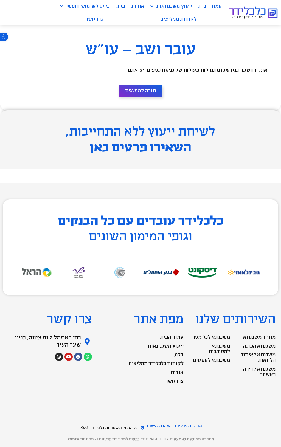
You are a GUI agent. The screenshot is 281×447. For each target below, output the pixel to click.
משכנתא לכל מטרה (209, 337)
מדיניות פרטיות (188, 426)
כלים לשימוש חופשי (87, 6)
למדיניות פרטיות (113, 439)
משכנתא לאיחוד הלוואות (258, 357)
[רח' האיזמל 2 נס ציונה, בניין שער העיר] (87, 341)
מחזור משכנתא (259, 337)
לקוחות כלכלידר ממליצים (156, 363)
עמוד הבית (210, 6)
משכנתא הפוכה (259, 346)
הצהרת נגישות (159, 426)
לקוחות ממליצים (178, 19)
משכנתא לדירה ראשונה (259, 372)
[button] (4, 37)
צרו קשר (94, 19)
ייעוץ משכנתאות (174, 6)
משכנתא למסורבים (219, 349)
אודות (137, 6)
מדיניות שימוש (81, 439)
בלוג (120, 6)
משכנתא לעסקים (211, 360)
